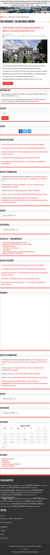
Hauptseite (34, 101)
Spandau (9, 506)
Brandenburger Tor (9, 490)
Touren (2, 531)
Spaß (23, 36)
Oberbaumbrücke (6, 504)
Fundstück (17, 494)
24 (5, 442)
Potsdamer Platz (19, 503)
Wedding (29, 506)
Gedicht (25, 495)
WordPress (21, 546)
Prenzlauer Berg (35, 503)
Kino (30, 498)
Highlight (7, 498)
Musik (27, 501)
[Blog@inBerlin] (25, 6)
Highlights (3, 527)
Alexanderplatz (5, 485)
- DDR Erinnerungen (8, 246)
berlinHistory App (7, 459)
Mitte (17, 501)
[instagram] (29, 131)
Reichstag (3, 506)
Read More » (8, 83)
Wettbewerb (36, 506)
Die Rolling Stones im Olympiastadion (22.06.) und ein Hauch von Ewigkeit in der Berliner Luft (24, 179)
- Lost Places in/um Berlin (10, 248)
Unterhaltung (41, 36)
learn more (30, 5)
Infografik (18, 498)
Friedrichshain (6, 495)
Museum (22, 501)
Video (22, 506)
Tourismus (33, 36)
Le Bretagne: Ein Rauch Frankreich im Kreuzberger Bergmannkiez (23, 148)
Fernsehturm (4, 492)
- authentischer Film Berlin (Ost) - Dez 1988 (16, 244)
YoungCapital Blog (7, 466)
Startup (16, 506)
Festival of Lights (15, 492)
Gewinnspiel (32, 495)
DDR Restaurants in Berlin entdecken (27, 190)
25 (11, 442)
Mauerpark (11, 501)
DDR (34, 490)
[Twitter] (25, 131)
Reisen (19, 36)
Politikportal (5, 462)
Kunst (46, 498)
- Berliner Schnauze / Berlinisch (12, 253)
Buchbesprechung (25, 490)
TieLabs (38, 546)
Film (22, 492)
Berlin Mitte (14, 487)
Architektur (15, 485)
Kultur (14, 36)
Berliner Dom (4, 488)
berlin (29, 485)
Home (4, 17)
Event (40, 490)
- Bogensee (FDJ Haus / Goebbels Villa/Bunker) (17, 252)
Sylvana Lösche (6, 194)
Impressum (4, 538)
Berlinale (36, 485)
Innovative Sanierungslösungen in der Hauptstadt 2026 (20, 158)
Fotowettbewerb (36, 492)
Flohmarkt (27, 492)
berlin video (25, 487)
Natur (33, 501)
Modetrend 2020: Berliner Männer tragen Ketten (30, 194)
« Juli (3, 448)
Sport (27, 36)
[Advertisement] (25, 320)
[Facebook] (21, 131)
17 (5, 439)
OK (38, 5)
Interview (25, 498)
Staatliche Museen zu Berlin (10, 464)
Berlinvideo (33, 488)
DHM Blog (4, 460)
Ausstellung (23, 485)
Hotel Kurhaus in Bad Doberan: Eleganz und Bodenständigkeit (22, 144)
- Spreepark (5, 250)
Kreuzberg (38, 498)
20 (25, 439)
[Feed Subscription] (49, 22)
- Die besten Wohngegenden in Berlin (14, 242)
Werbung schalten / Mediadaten (11, 518)
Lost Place (3, 501)
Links (2, 534)
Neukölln (39, 501)
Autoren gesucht (6, 522)
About (2, 516)
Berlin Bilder (43, 485)
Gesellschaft (8, 36)
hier (16, 96)
